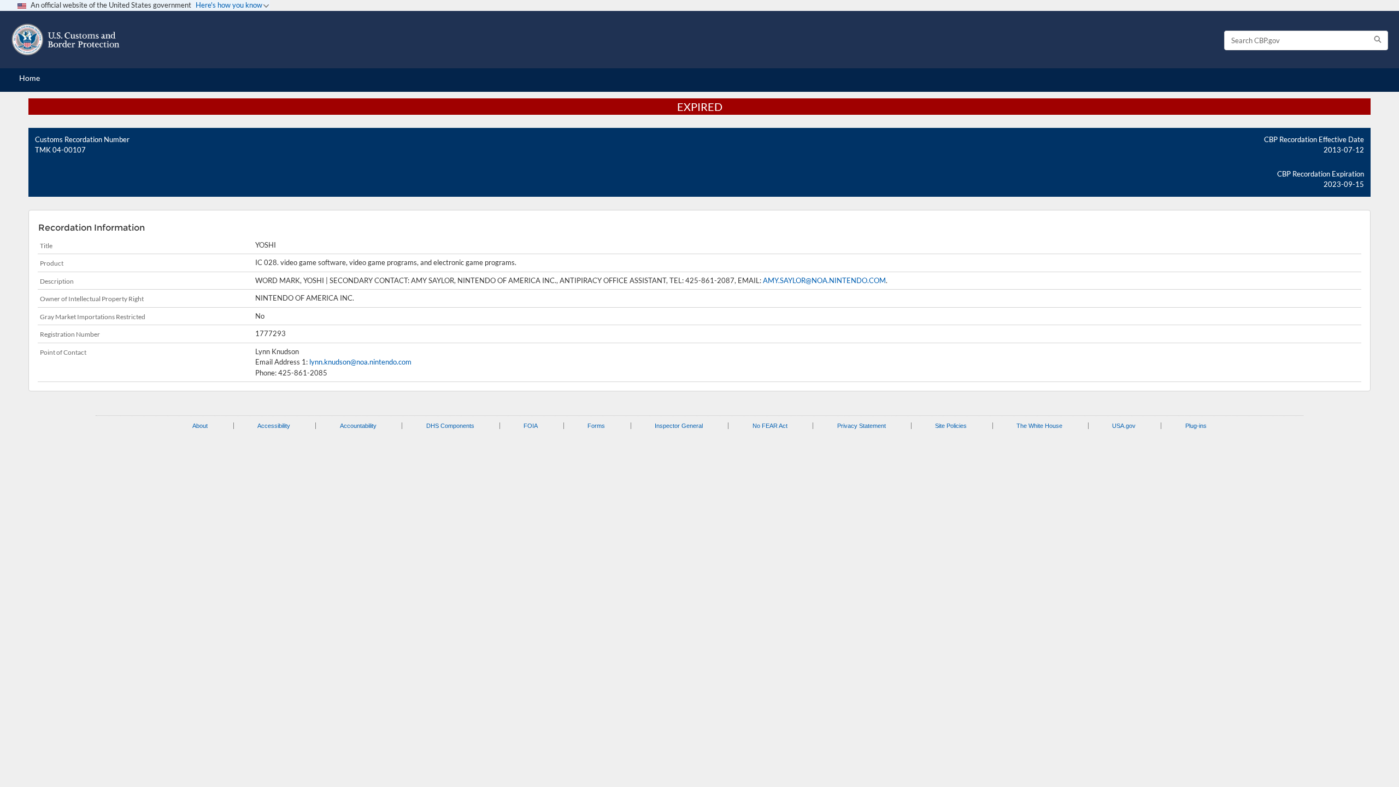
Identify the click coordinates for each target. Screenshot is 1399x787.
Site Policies (951, 425)
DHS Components (450, 425)
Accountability (358, 425)
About (200, 425)
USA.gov (1124, 425)
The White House (1039, 425)
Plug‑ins (1196, 425)
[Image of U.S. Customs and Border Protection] (65, 40)
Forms (596, 425)
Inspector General (679, 425)
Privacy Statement (861, 425)
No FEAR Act (770, 425)
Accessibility (273, 425)
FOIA (531, 425)
